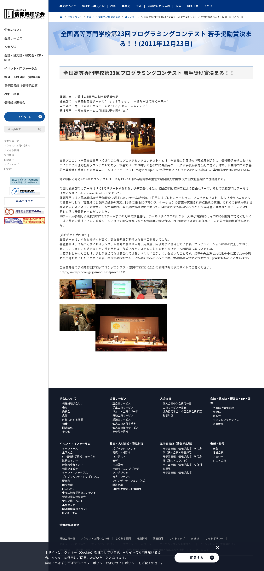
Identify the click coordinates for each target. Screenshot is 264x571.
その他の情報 (120, 431)
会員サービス (13, 38)
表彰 (64, 407)
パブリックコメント (124, 448)
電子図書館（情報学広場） (22, 85)
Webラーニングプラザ (125, 468)
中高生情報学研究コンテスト (79, 492)
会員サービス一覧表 (174, 407)
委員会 (66, 411)
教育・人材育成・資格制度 (22, 77)
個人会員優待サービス (125, 427)
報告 (64, 423)
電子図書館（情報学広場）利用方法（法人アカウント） (182, 458)
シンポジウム (120, 472)
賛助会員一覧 (11, 140)
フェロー (218, 456)
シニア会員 (219, 460)
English (8, 168)
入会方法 (10, 47)
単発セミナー (70, 505)
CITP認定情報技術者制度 (126, 489)
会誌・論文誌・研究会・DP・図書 (24, 57)
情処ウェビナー (71, 468)
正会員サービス (121, 403)
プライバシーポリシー (90, 563)
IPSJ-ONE (68, 489)
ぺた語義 (117, 464)
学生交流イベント (72, 501)
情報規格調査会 (14, 102)
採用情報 (9, 154)
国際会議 (67, 484)
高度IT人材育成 (121, 452)
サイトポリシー (214, 538)
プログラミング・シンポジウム (80, 476)
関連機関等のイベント (75, 509)
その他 (66, 431)
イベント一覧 (70, 448)
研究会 (217, 416)
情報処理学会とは (72, 403)
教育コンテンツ (121, 476)
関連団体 (9, 159)
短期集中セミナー (72, 464)
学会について (13, 30)
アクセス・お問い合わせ (17, 145)
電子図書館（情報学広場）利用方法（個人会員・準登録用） (182, 450)
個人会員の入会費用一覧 (177, 403)
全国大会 (67, 452)
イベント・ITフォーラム (20, 68)
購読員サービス (121, 419)
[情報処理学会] (62, 16)
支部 (64, 415)
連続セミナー (70, 460)
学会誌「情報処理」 (225, 407)
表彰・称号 (11, 94)
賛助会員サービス (122, 415)
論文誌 (217, 412)
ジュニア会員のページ (125, 411)
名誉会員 (218, 452)
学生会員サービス (122, 407)
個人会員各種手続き (124, 423)
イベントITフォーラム (75, 472)
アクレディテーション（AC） (129, 480)
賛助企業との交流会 (74, 496)
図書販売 (218, 424)
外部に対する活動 (72, 419)
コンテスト (119, 456)
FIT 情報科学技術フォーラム (78, 456)
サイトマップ (11, 164)
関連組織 (117, 484)
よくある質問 (11, 150)
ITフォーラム (69, 513)
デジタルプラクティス (226, 420)
